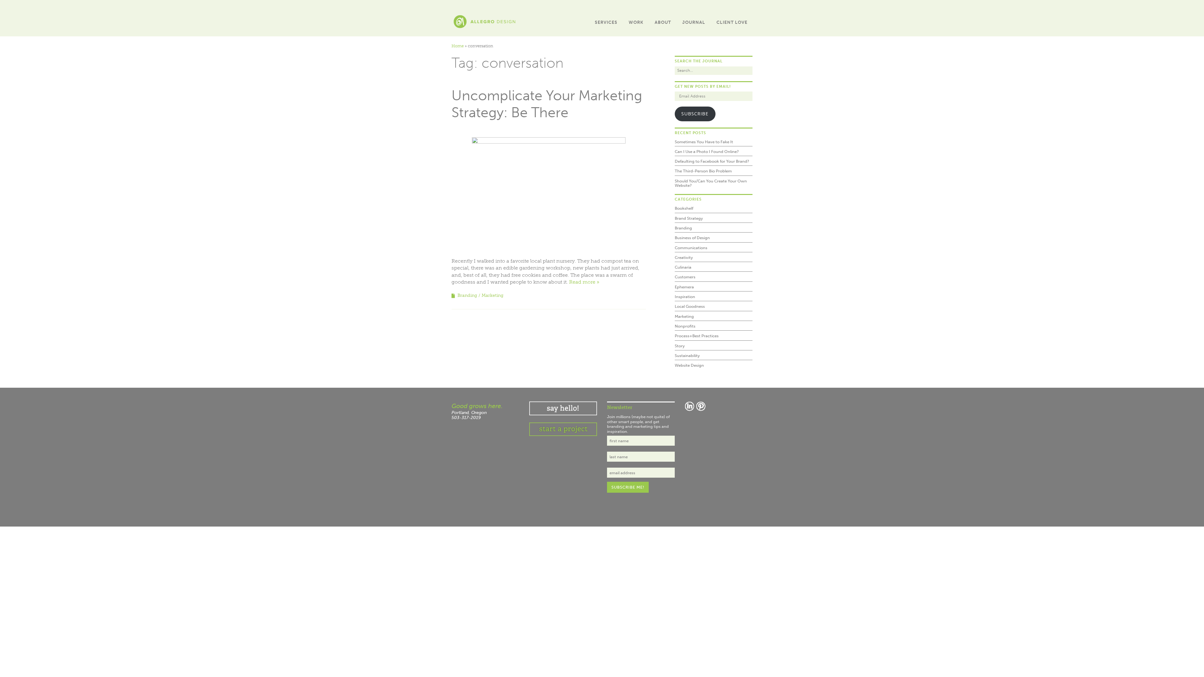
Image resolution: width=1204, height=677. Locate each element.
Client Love (731, 22)
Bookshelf (684, 208)
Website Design (689, 365)
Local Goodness (690, 306)
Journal (693, 22)
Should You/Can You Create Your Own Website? (711, 183)
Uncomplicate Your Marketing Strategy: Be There (547, 104)
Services (606, 22)
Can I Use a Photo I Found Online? (707, 151)
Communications (691, 247)
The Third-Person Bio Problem (703, 171)
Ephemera (684, 287)
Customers (685, 277)
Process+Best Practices (697, 335)
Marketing (493, 295)
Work (636, 22)
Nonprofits (685, 326)
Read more (582, 282)
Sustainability (687, 355)
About (663, 22)
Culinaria (683, 267)
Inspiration (685, 296)
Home (458, 46)
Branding (467, 295)
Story (680, 346)
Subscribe (695, 113)
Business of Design (692, 237)
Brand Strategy (689, 218)
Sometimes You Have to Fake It (704, 141)
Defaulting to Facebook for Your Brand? (712, 161)
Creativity (684, 257)
